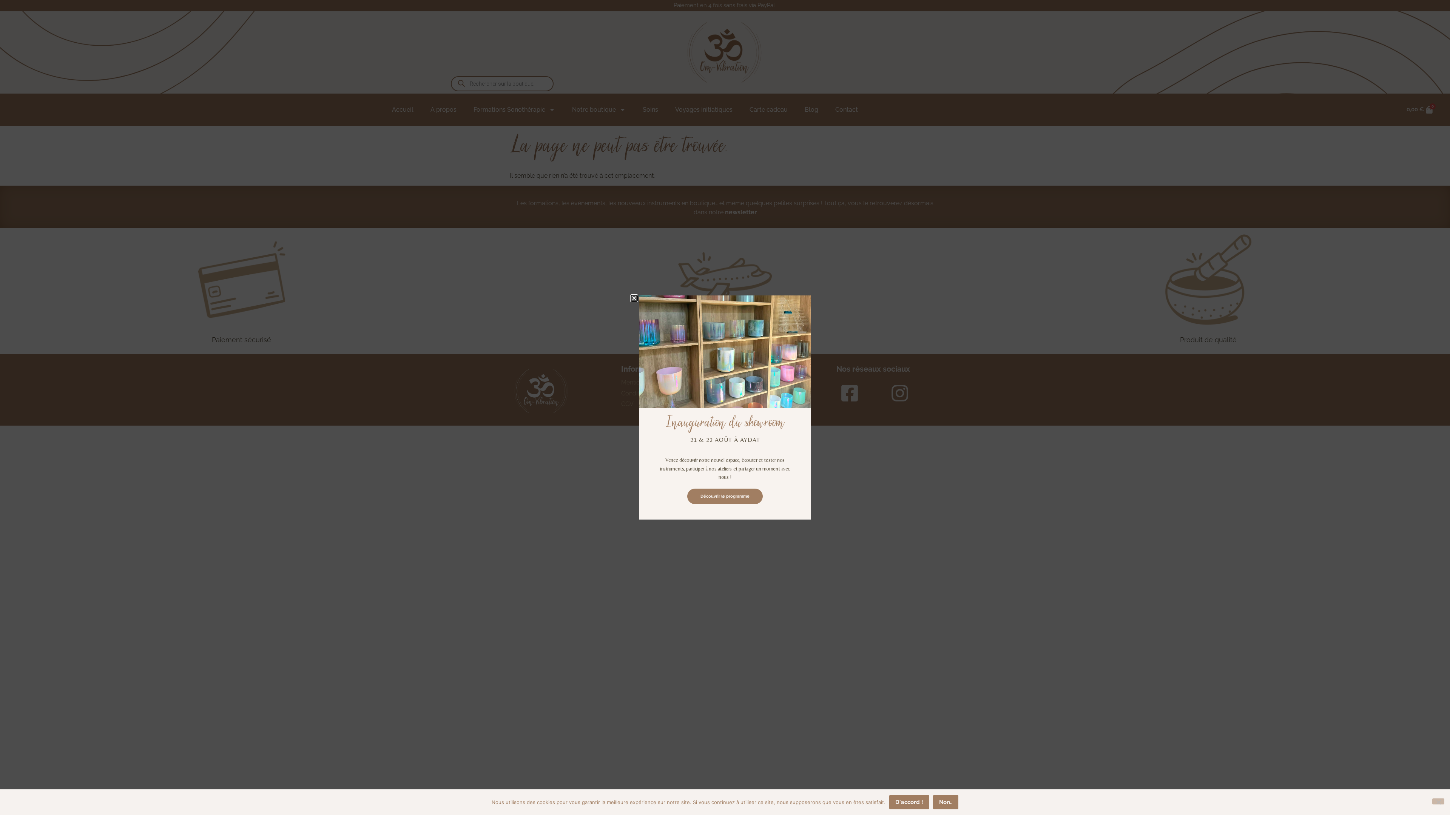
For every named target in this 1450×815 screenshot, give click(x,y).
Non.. (945, 802)
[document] (725, 407)
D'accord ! (909, 802)
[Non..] (1438, 801)
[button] (634, 298)
